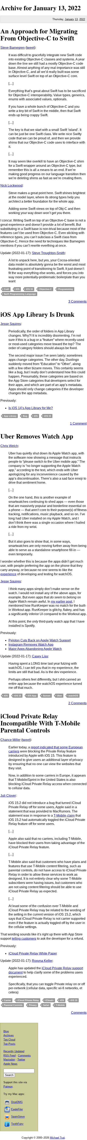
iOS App (32, 695)
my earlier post (61, 601)
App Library (10, 416)
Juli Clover (8, 795)
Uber (59, 695)
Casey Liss (40, 656)
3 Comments (77, 301)
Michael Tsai (57, 1137)
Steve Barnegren (12, 47)
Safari (46, 1005)
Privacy (33, 1005)
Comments (79, 1012)
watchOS (73, 695)
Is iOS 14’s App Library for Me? (30, 408)
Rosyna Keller (42, 960)
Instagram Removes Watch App (30, 644)
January (44, 7)
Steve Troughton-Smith (48, 253)
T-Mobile (60, 1005)
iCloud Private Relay (28, 1000)
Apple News (10, 1063)
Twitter (21, 1059)
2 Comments (77, 703)
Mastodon (9, 1059)
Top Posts (9, 1043)
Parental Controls (13, 1005)
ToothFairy (17, 1124)
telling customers (24, 938)
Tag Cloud (9, 1039)
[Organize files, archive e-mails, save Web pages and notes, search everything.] (7, 1109)
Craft (6, 289)
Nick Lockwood (11, 185)
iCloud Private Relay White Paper (32, 953)
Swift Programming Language (20, 294)
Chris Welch (9, 446)
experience (8, 574)
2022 (74, 7)
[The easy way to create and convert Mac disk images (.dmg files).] (7, 1102)
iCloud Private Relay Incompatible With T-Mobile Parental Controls (40, 723)
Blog (6, 1031)
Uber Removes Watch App (36, 436)
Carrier (7, 1000)
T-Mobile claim (64, 815)
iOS (17, 289)
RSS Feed (9, 1055)
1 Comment (78, 423)
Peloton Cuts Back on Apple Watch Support (39, 640)
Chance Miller (10, 740)
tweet (30, 47)
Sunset (46, 695)
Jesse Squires (10, 324)
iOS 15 (29, 289)
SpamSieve (18, 1116)
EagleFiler (17, 1109)
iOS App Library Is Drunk (37, 314)
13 (76, 19)
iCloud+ (49, 1000)
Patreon (8, 1086)
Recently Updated (13, 1051)
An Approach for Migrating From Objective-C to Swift (38, 34)
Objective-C (45, 289)
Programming (65, 289)
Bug (25, 416)
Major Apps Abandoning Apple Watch (35, 649)
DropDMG (17, 1102)
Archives (8, 1035)
